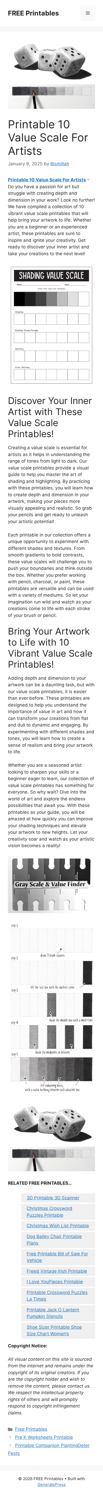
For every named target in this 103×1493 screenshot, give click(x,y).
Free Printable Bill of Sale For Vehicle (57, 1257)
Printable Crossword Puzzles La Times (57, 1296)
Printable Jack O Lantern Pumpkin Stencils (53, 1313)
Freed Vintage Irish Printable (57, 1271)
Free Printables (31, 1429)
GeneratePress (52, 1484)
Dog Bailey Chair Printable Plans (54, 1240)
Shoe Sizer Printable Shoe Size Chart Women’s (54, 1331)
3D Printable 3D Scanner (53, 1197)
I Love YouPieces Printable (55, 1281)
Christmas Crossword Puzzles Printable (49, 1212)
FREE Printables (33, 13)
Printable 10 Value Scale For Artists (47, 179)
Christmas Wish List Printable (58, 1225)
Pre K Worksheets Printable (44, 1437)
